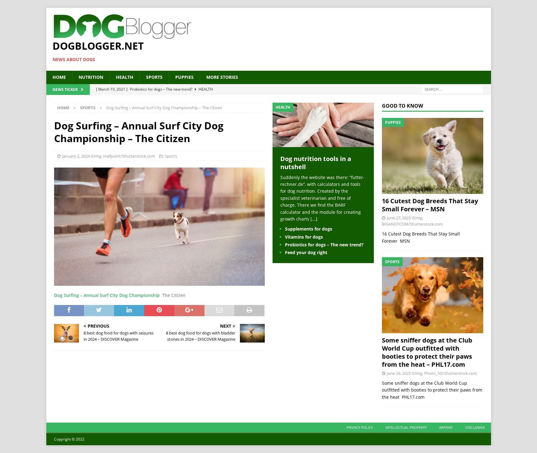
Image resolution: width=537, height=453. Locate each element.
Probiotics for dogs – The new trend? (324, 245)
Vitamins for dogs (304, 237)
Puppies (184, 77)
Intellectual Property (406, 427)
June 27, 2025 (399, 218)
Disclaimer (475, 427)
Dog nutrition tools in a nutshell (315, 163)
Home (59, 77)
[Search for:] (452, 89)
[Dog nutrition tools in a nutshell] (323, 143)
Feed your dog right (306, 252)
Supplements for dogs (308, 229)
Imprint (446, 427)
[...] (313, 219)
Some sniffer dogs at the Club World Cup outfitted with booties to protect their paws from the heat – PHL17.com (427, 352)
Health (124, 77)
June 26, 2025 (399, 373)
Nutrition (91, 77)
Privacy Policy (360, 427)
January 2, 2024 (76, 156)
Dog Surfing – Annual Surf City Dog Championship (107, 295)
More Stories (222, 77)
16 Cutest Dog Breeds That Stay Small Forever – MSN (430, 205)
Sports (154, 77)
